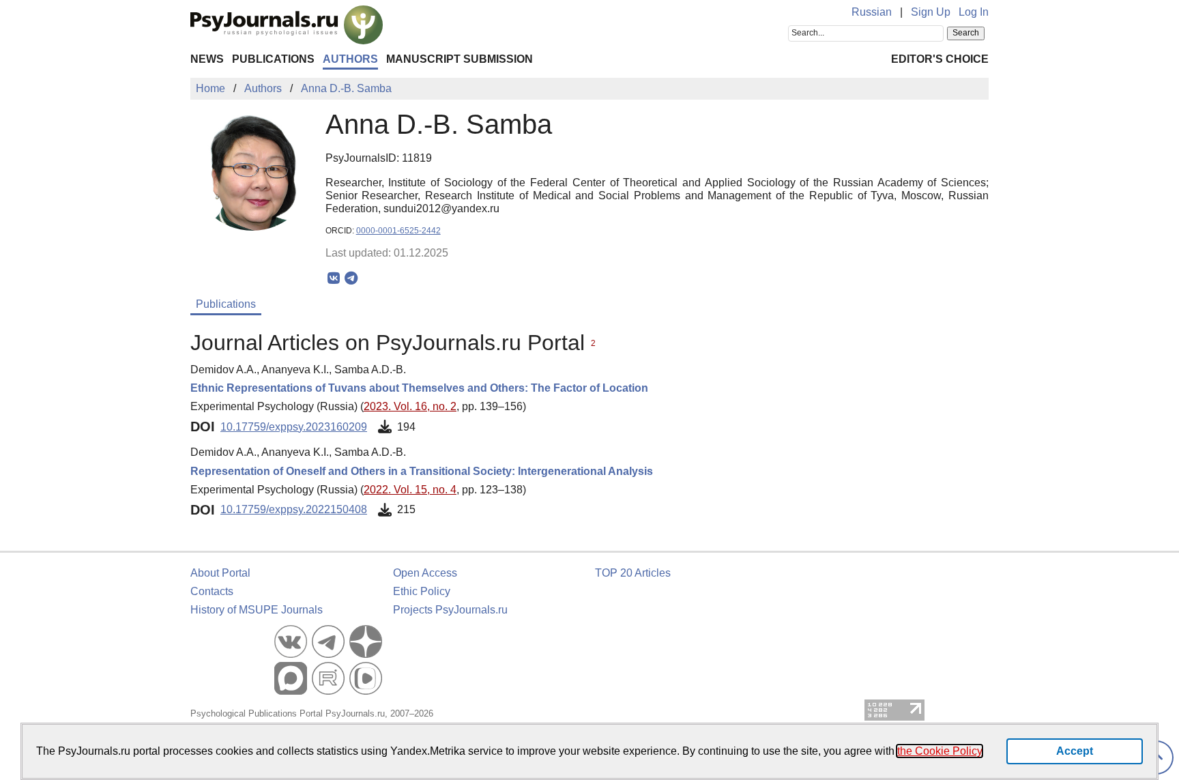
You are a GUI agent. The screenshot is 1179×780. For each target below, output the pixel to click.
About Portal (220, 573)
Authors (350, 59)
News (207, 59)
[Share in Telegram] (351, 278)
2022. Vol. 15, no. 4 (410, 489)
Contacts (211, 591)
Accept (1074, 751)
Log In (974, 12)
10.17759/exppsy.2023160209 (293, 427)
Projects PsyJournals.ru (450, 610)
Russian (872, 12)
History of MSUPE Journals (256, 610)
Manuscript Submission (459, 59)
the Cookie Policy (939, 751)
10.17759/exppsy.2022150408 (293, 509)
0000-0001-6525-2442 (398, 230)
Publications (273, 59)
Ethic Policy (421, 591)
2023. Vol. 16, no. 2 (410, 406)
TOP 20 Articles (633, 573)
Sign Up (930, 12)
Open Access (425, 573)
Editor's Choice (940, 59)
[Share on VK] (334, 278)
